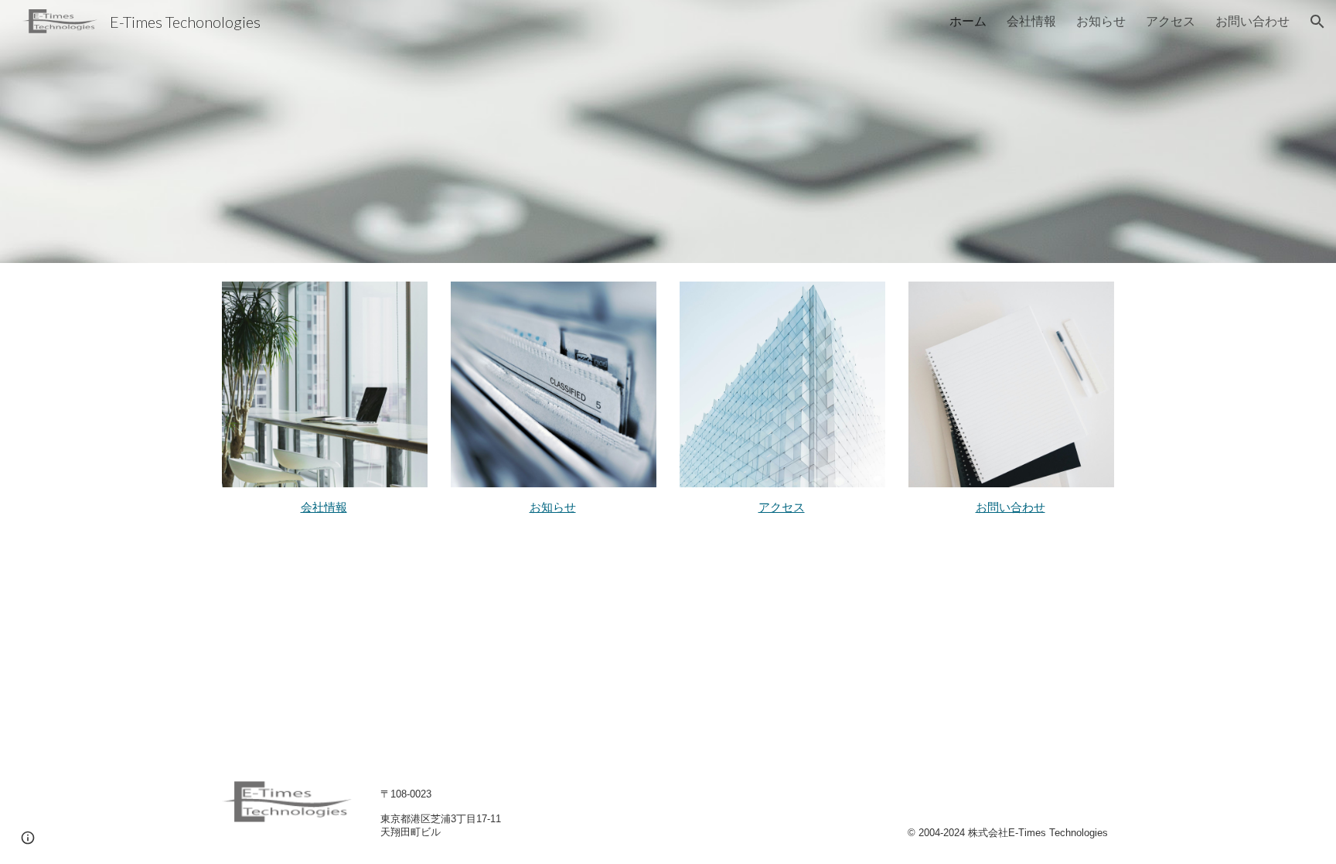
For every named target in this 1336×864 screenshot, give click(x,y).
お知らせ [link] (1101, 20)
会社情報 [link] (1031, 20)
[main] (325, 507)
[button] (1317, 21)
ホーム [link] (968, 20)
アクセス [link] (1170, 20)
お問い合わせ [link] (1252, 20)
